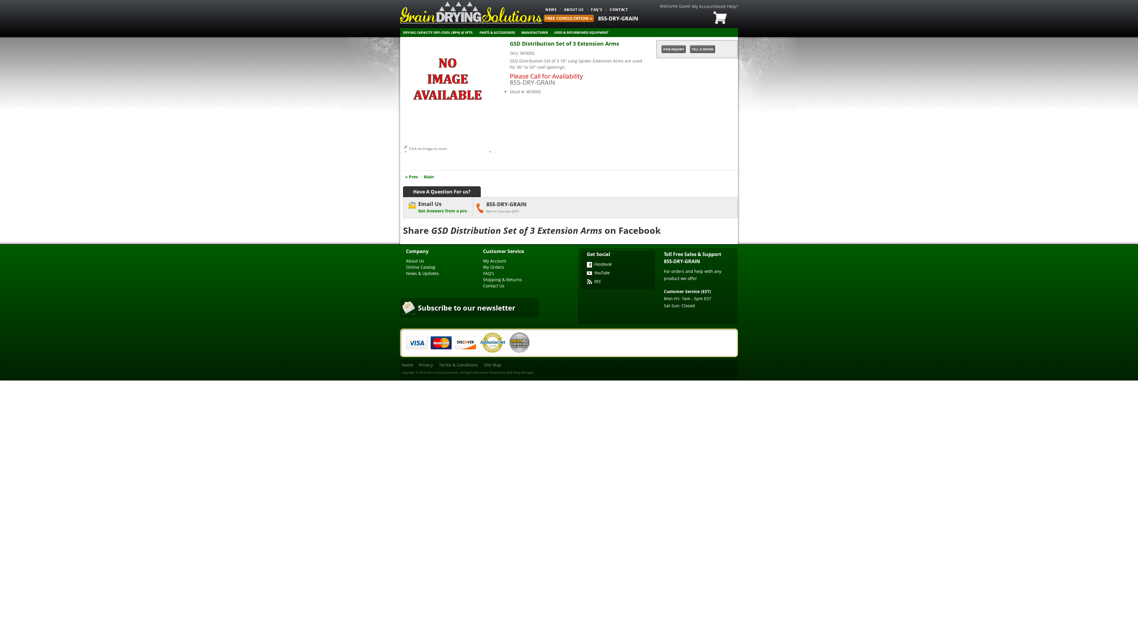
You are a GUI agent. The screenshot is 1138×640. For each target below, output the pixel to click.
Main (429, 177)
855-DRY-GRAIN (618, 18)
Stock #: (518, 92)
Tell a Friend (702, 49)
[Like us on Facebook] (589, 265)
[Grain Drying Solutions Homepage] (471, 12)
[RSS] (589, 282)
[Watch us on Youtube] (589, 273)
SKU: (515, 53)
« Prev (411, 177)
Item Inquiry (673, 49)
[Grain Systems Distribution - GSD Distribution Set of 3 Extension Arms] (447, 127)
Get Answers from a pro (442, 207)
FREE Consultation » (568, 18)
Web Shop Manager (520, 372)
